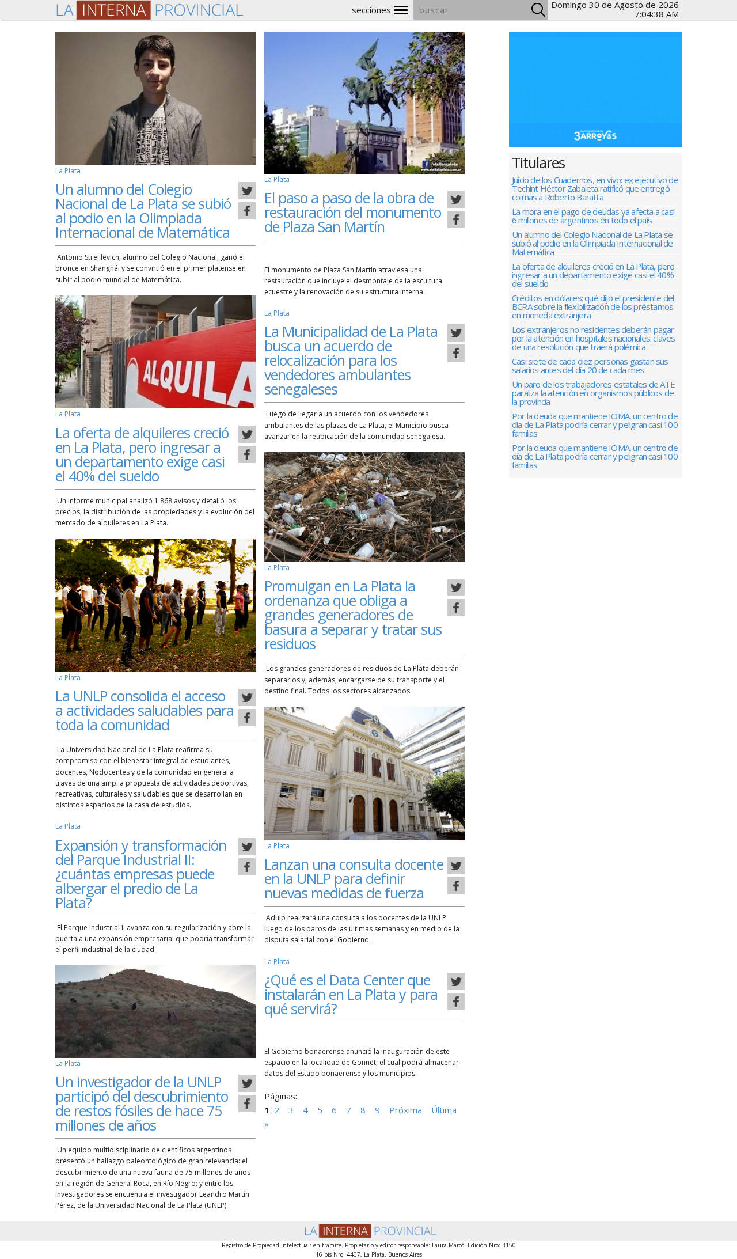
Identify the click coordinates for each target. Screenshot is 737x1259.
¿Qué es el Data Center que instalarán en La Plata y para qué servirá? (351, 994)
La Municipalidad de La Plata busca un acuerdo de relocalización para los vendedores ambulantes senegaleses (351, 360)
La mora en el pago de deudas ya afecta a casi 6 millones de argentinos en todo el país (593, 216)
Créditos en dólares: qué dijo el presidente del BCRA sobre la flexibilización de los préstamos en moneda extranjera (593, 307)
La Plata (68, 171)
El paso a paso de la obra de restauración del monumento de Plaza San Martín (352, 212)
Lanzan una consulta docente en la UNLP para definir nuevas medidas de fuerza (353, 878)
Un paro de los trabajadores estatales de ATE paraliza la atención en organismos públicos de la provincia (593, 393)
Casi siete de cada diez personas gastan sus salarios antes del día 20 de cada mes (590, 366)
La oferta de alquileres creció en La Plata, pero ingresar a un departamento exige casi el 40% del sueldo (142, 454)
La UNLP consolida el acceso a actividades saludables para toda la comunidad (144, 710)
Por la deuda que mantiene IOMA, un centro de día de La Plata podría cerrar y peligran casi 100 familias (595, 425)
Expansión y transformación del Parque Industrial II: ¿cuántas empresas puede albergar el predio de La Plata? (140, 873)
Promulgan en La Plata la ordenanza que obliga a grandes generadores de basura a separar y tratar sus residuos (353, 614)
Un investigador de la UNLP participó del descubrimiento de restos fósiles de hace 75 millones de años (141, 1103)
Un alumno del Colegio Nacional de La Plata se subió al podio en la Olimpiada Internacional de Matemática (143, 210)
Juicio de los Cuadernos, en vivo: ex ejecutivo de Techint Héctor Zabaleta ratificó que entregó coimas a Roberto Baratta (595, 189)
